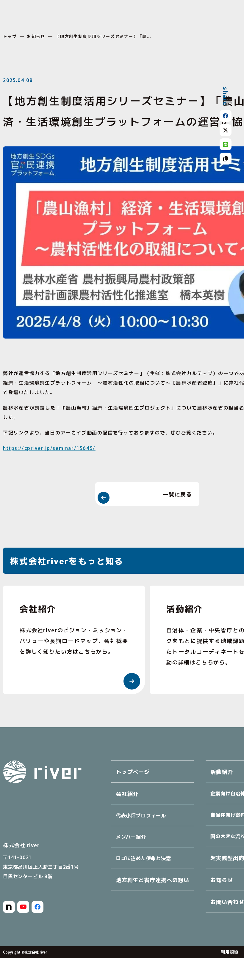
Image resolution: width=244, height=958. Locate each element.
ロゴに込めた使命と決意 (143, 857)
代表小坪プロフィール (141, 815)
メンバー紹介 (131, 836)
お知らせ (36, 36)
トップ (10, 36)
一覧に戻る (177, 494)
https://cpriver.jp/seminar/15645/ (49, 447)
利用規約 (229, 952)
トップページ (133, 771)
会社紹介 (127, 793)
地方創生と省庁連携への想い (152, 879)
